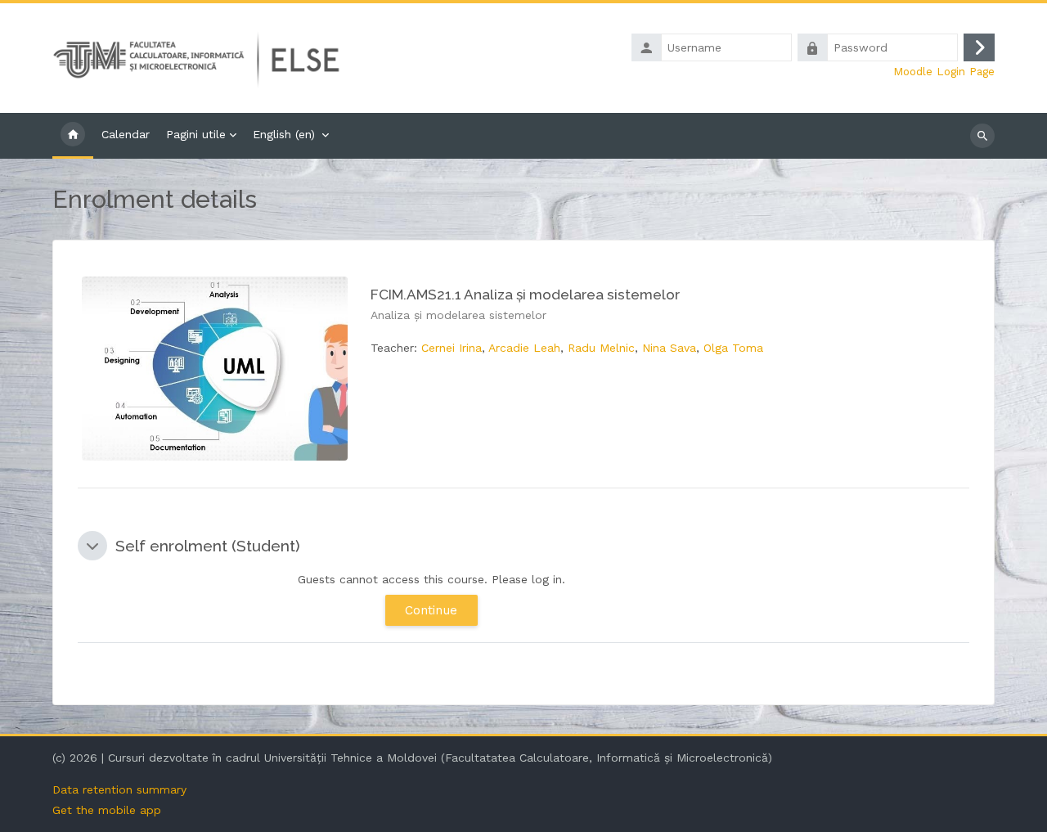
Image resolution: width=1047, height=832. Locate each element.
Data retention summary (119, 789)
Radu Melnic (601, 347)
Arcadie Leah (524, 347)
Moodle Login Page (944, 71)
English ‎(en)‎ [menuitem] (284, 134)
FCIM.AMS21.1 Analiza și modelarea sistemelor (525, 294)
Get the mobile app (106, 809)
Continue (431, 610)
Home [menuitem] (72, 136)
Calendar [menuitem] (125, 134)
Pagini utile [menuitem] (196, 134)
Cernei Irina (451, 347)
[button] (92, 545)
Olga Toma (733, 347)
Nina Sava (669, 347)
